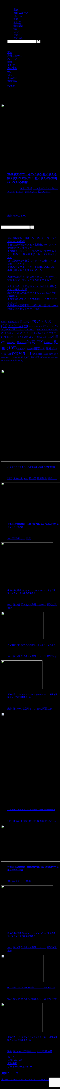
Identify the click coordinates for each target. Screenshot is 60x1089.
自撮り (16, 357)
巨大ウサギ (44, 191)
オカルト (12, 77)
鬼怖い (17, 360)
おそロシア (13, 322)
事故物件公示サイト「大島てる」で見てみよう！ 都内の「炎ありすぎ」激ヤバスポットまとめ (32, 254)
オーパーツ (30, 329)
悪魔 (37, 354)
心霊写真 (22, 353)
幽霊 (39, 348)
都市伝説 (12, 80)
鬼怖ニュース (10, 1073)
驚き (9, 52)
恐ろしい (12, 59)
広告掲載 (12, 1063)
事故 (21, 342)
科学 (9, 357)
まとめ (28, 321)
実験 (30, 349)
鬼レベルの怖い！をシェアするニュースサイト (27, 1079)
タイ (7, 333)
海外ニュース (14, 55)
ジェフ (19, 191)
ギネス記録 (26, 188)
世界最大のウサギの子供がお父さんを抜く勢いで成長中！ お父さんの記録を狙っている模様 (32, 178)
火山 (45, 354)
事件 (11, 342)
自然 (25, 357)
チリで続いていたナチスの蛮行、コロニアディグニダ (31, 645)
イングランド (45, 326)
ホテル (44, 333)
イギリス (18, 326)
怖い (9, 71)
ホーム (11, 1057)
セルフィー (44, 329)
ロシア (35, 336)
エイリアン (16, 329)
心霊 (6, 353)
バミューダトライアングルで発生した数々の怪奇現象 (31, 467)
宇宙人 (21, 349)
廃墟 (51, 348)
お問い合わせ (14, 1060)
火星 (52, 354)
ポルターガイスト (17, 337)
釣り (47, 357)
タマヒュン (16, 333)
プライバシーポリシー (19, 1066)
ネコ (37, 333)
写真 (35, 342)
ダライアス (31, 191)
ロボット (47, 337)
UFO (9, 74)
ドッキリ (28, 333)
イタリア (33, 326)
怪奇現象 (12, 68)
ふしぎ (11, 65)
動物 (9, 62)
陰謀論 (8, 360)
